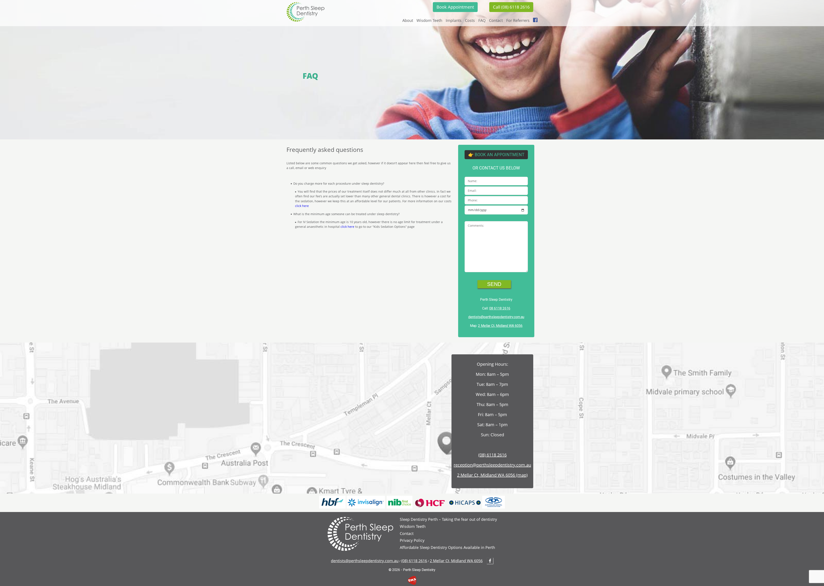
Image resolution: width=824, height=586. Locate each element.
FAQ (482, 20)
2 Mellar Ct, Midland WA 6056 (500, 326)
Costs (470, 20)
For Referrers (518, 20)
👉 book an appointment (496, 154)
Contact (496, 20)
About (407, 20)
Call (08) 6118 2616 (511, 7)
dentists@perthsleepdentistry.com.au (496, 317)
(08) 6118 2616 (492, 455)
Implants (454, 20)
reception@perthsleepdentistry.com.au (492, 465)
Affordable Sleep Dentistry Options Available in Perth (447, 547)
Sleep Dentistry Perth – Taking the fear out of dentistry (448, 519)
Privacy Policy (412, 540)
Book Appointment (455, 7)
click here (302, 206)
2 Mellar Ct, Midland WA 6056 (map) (492, 475)
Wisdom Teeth (429, 20)
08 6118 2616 (499, 308)
